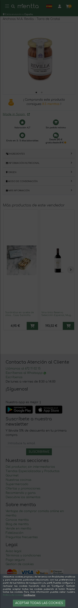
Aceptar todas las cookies (39, 603)
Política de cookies (13, 595)
